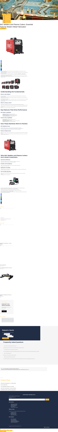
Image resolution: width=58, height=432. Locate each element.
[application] (4, 13)
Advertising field (13, 406)
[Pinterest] (47, 427)
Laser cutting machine (7, 18)
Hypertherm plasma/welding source (6, 321)
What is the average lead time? (7, 353)
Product (3, 12)
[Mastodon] (14, 61)
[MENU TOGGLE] (6, 14)
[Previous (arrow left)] (1, 431)
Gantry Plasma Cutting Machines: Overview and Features (8, 388)
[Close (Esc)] (10, 430)
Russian (10, 429)
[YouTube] (48, 427)
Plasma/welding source (7, 22)
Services (3, 10)
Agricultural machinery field (14, 405)
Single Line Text (4, 335)
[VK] (14, 64)
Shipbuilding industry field (14, 404)
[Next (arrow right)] (4, 431)
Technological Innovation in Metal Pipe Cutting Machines (8, 389)
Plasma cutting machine (7, 16)
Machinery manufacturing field (14, 407)
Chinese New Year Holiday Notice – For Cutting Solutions (8, 383)
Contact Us (3, 26)
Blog (2, 24)
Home (2, 6)
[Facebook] (14, 60)
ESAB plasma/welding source (5, 322)
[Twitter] (14, 67)
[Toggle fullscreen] (4, 430)
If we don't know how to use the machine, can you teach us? (11, 349)
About (2, 8)
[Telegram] (14, 68)
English (3, 429)
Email (3, 334)
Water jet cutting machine (8, 20)
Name (3, 333)
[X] (14, 66)
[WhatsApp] (14, 63)
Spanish (7, 429)
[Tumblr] (14, 69)
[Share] (14, 70)
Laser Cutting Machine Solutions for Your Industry (7, 386)
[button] (3, 28)
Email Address (3, 309)
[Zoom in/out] (1, 430)
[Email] (14, 62)
